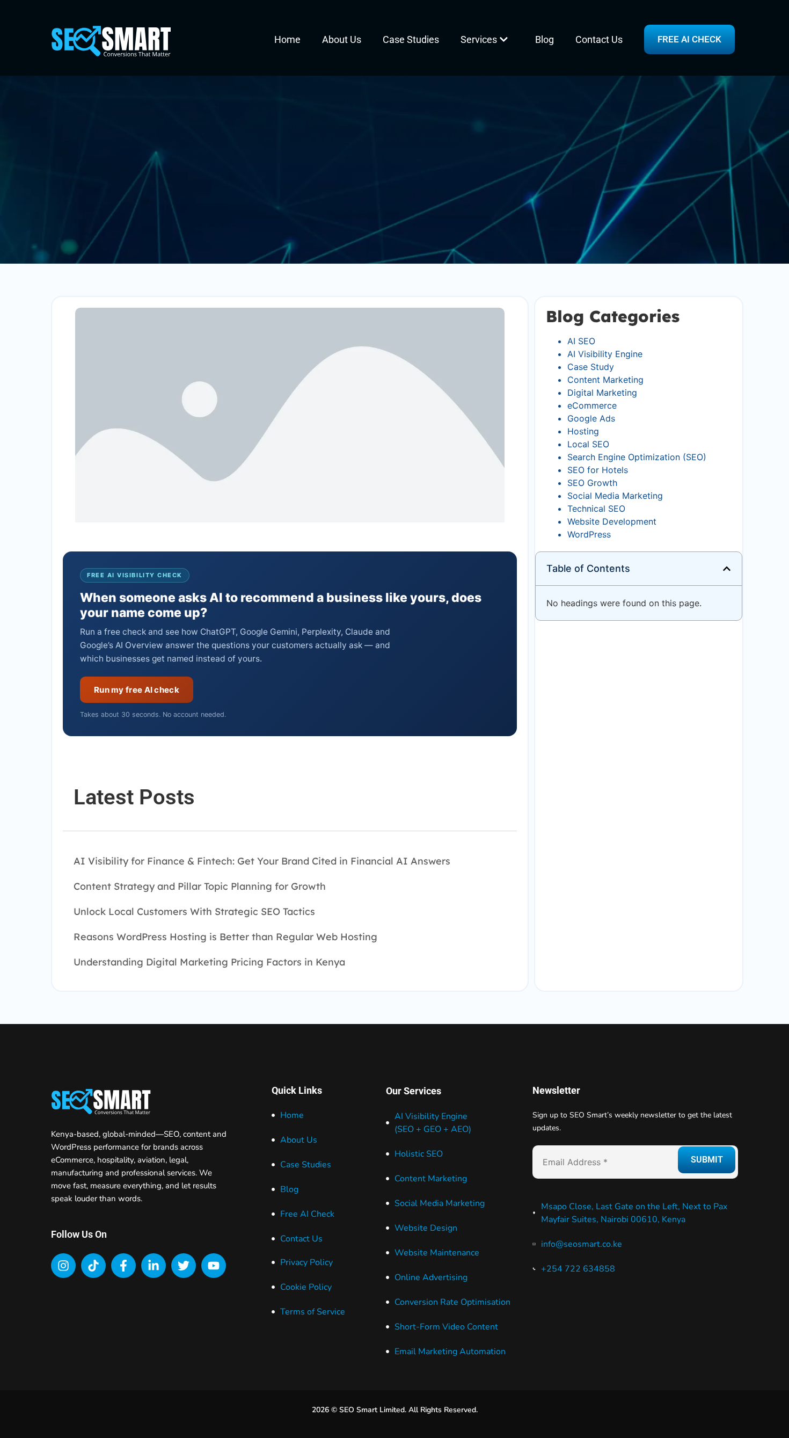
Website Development (611, 521)
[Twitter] (183, 1265)
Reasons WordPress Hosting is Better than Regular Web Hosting (225, 937)
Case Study (590, 366)
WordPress (589, 534)
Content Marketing (605, 379)
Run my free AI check (136, 690)
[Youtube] (213, 1265)
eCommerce (592, 405)
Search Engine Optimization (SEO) (636, 457)
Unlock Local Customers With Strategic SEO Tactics (194, 911)
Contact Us (599, 39)
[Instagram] (63, 1265)
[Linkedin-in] (153, 1265)
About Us (341, 39)
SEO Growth (592, 482)
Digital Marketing (602, 392)
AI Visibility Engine (604, 353)
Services (479, 39)
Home (287, 39)
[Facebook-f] (123, 1265)
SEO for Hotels (597, 469)
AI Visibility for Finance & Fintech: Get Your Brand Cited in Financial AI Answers (262, 861)
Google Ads (591, 418)
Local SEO (588, 444)
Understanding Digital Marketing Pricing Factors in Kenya (209, 962)
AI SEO (581, 341)
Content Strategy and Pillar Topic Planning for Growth (200, 886)
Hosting (583, 431)
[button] (726, 568)
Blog (544, 39)
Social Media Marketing (615, 495)
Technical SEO (596, 508)
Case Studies (411, 39)
